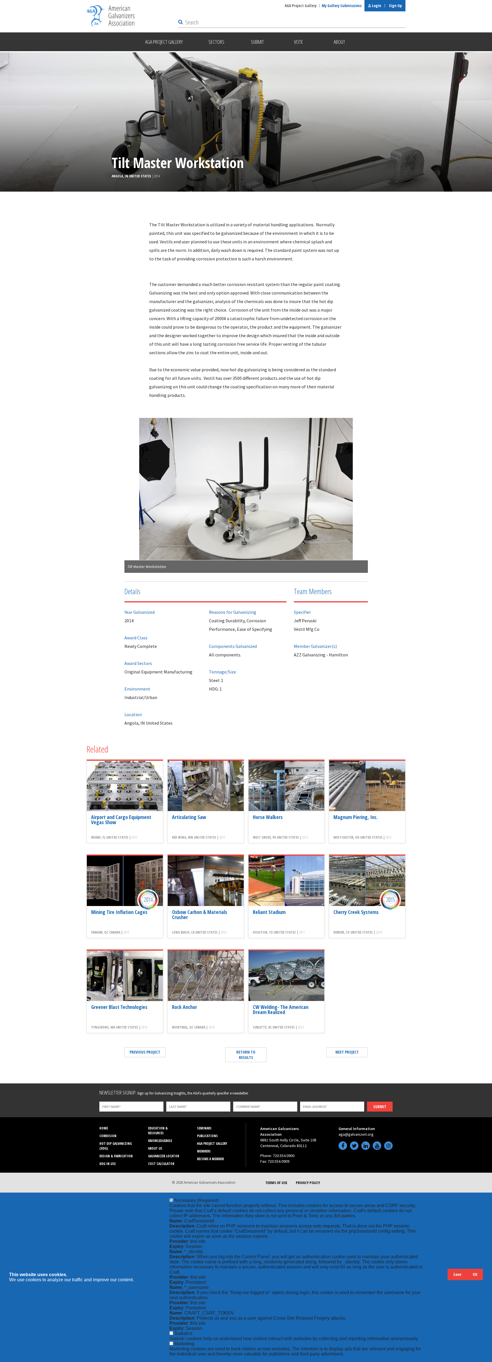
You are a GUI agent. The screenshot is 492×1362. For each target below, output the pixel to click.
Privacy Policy (308, 1182)
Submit (379, 1106)
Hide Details (440, 1277)
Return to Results (245, 1054)
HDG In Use (107, 1163)
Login (376, 5)
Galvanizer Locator (163, 1156)
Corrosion (107, 1135)
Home (103, 1128)
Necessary (196, 1200)
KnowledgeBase (160, 1140)
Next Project (347, 1052)
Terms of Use (276, 1182)
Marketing (184, 1343)
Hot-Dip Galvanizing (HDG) (115, 1146)
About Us (155, 1148)
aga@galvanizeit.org (356, 1134)
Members (204, 1151)
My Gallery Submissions (342, 5)
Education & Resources (158, 1130)
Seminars (204, 1128)
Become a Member (210, 1158)
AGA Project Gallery (301, 5)
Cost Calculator (161, 1163)
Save (457, 1274)
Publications (207, 1135)
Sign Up (395, 5)
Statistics (183, 1333)
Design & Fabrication (116, 1156)
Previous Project (145, 1052)
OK (475, 1274)
